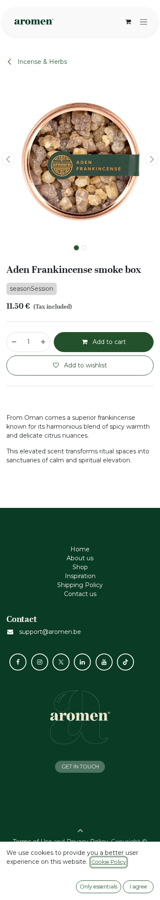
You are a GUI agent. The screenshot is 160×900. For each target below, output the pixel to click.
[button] (8, 159)
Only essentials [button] (98, 886)
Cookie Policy (108, 862)
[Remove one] (13, 342)
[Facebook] (17, 662)
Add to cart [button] (108, 342)
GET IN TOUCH (80, 766)
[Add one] (43, 342)
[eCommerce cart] (128, 21)
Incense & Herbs (41, 62)
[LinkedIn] (82, 662)
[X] (61, 662)
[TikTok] (125, 662)
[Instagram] (39, 662)
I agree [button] (138, 886)
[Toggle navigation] (143, 22)
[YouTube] (104, 662)
